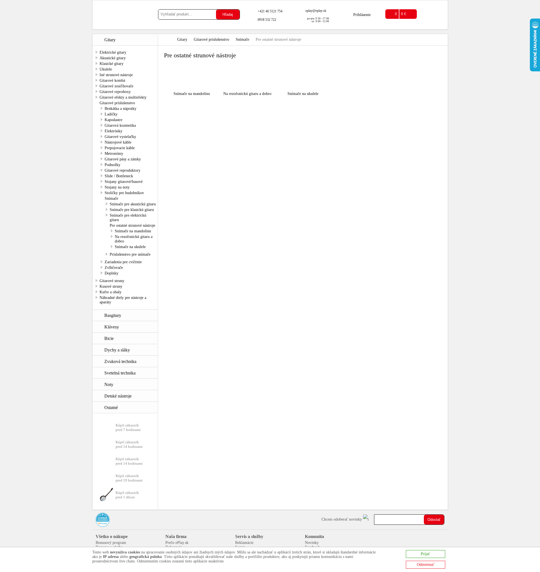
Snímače (111, 198)
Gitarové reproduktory (122, 170)
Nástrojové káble (118, 142)
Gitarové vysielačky (120, 137)
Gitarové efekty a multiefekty (123, 97)
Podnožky (112, 165)
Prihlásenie (362, 15)
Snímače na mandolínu (133, 231)
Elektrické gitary (113, 52)
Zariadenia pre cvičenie (123, 262)
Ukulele (106, 69)
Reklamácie (244, 543)
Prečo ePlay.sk (176, 543)
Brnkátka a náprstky (120, 108)
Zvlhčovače (114, 267)
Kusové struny (111, 286)
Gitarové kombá (112, 80)
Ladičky (111, 114)
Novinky (312, 543)
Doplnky (111, 273)
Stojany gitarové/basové (124, 182)
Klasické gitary (111, 64)
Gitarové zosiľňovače (116, 86)
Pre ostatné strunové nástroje (132, 225)
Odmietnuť (425, 564)
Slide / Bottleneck (119, 176)
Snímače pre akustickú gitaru (133, 204)
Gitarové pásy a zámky (123, 159)
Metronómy (114, 153)
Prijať (425, 554)
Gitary (182, 39)
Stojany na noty (117, 187)
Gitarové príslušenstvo (117, 103)
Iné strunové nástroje (116, 75)
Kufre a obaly (111, 292)
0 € (403, 14)
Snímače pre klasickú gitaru (132, 210)
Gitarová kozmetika (120, 125)
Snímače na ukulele (130, 247)
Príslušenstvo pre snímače (130, 254)
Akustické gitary (113, 58)
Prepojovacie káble (120, 148)
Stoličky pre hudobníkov (124, 193)
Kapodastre (113, 120)
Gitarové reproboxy (115, 92)
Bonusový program (111, 543)
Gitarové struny (112, 281)
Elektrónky (113, 131)
